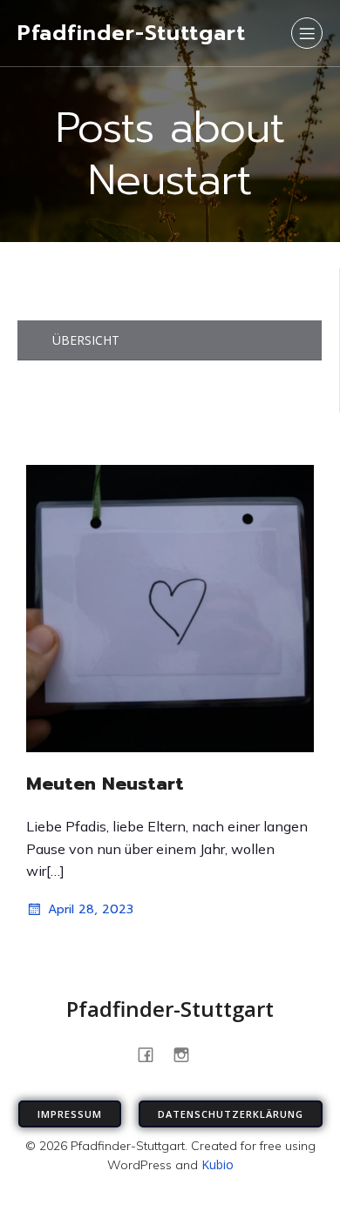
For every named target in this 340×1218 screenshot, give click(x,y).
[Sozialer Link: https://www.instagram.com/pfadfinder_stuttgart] (188, 1054)
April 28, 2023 (90, 909)
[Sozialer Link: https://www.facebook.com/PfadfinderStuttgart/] (152, 1054)
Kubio (217, 1164)
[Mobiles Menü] (307, 33)
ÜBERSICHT (85, 340)
